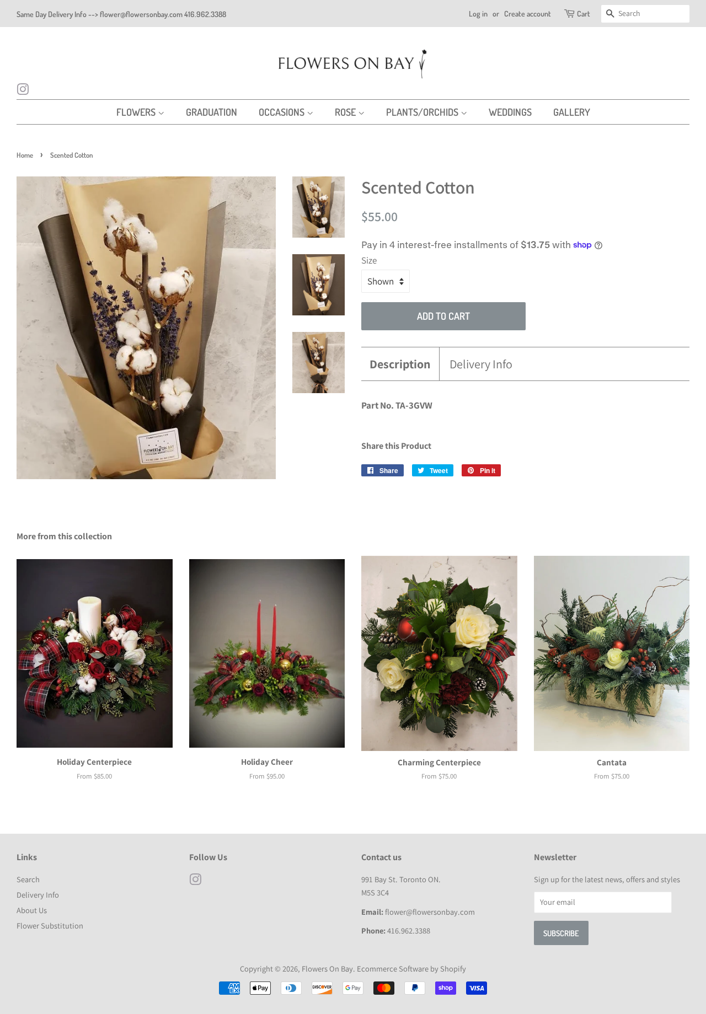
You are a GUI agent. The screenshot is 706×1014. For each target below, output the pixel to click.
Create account (527, 13)
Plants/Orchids (423, 112)
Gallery (571, 112)
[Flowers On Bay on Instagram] (23, 91)
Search (28, 879)
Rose (346, 112)
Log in (478, 13)
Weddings (510, 112)
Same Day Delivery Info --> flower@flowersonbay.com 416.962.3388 (121, 14)
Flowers (137, 112)
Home (25, 155)
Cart (583, 13)
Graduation (211, 112)
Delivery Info (481, 364)
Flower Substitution (50, 925)
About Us (32, 910)
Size (369, 260)
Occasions (283, 112)
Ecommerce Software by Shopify (411, 968)
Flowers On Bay (327, 968)
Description (400, 364)
